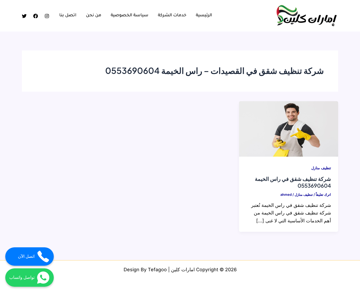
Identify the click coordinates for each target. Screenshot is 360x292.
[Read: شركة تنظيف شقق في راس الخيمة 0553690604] (288, 128)
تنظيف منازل (321, 168)
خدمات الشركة (172, 15)
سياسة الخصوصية (129, 15)
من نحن (93, 15)
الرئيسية (204, 15)
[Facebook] (35, 16)
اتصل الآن (26, 256)
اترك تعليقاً (323, 194)
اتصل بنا (67, 15)
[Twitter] (24, 16)
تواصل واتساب (22, 277)
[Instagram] (47, 16)
